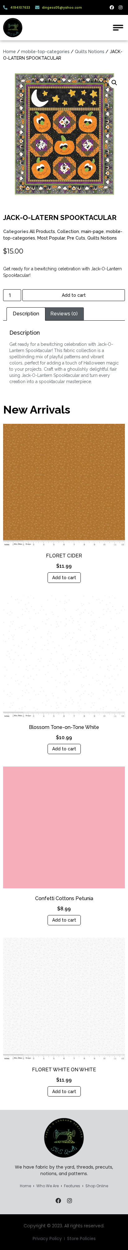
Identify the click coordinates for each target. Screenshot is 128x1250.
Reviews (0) (64, 314)
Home (9, 51)
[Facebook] (111, 7)
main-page (92, 231)
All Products (42, 231)
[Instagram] (120, 7)
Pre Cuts (76, 238)
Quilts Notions (89, 51)
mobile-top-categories (45, 51)
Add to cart (74, 295)
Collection (68, 231)
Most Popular (51, 238)
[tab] (26, 314)
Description (26, 314)
